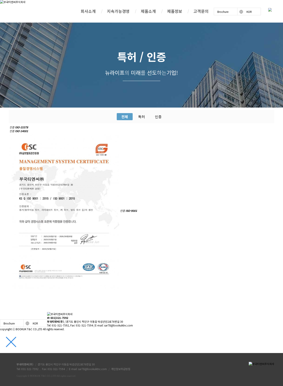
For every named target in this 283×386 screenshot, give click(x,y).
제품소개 (148, 11)
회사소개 (88, 11)
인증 (158, 116)
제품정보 (174, 11)
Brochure (222, 12)
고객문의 (200, 11)
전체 (124, 116)
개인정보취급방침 (120, 369)
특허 (141, 116)
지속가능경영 (118, 11)
